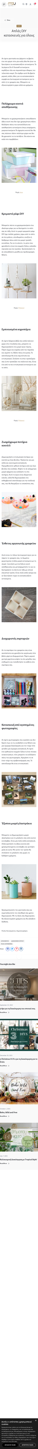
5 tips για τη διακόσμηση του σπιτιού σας (17, 1009)
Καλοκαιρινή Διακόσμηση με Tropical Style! (18, 1159)
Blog (19, 26)
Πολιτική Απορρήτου (24, 1441)
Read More (3, 1012)
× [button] (35, 1420)
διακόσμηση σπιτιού (17, 941)
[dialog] (19, 1433)
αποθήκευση (5, 941)
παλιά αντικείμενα (6, 944)
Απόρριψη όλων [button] (27, 1445)
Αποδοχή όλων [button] (10, 1445)
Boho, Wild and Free (8, 1112)
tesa (21, 192)
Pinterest (21, 308)
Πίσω (8, 20)
